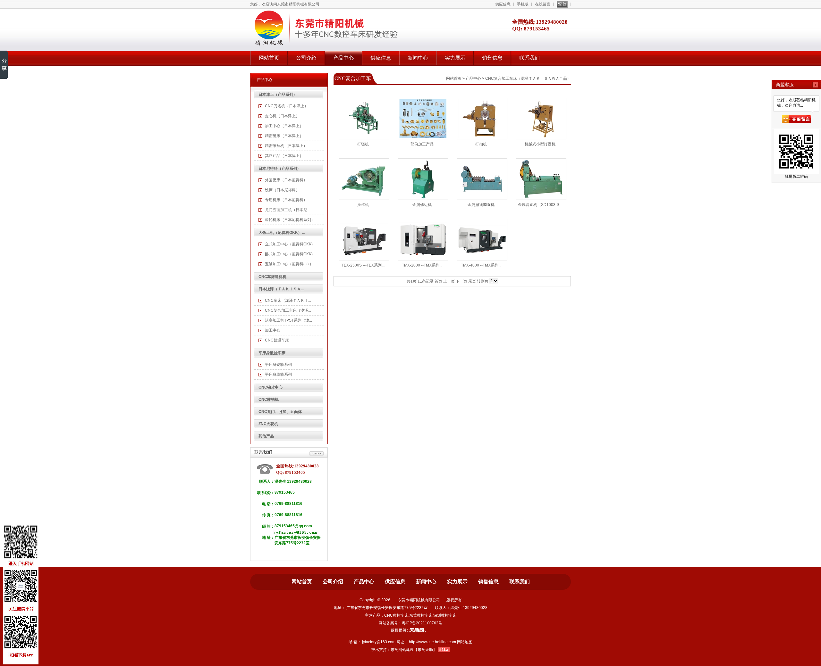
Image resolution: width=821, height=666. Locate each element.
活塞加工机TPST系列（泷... (288, 320)
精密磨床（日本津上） (284, 136)
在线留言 (542, 4)
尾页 (472, 281)
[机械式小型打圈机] (541, 118)
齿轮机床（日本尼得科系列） (290, 220)
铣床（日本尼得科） (282, 190)
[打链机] (364, 118)
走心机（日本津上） (282, 116)
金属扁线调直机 (481, 204)
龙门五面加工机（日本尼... (287, 210)
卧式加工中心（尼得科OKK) (289, 254)
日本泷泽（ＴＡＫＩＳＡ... (281, 289)
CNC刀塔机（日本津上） (286, 106)
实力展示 (455, 58)
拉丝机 (363, 204)
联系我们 (529, 58)
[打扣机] (482, 118)
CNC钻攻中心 (270, 387)
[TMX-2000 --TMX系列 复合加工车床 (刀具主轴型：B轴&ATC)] (423, 239)
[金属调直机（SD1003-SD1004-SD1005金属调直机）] (541, 179)
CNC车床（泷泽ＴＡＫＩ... (288, 300)
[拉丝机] (364, 179)
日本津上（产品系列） (277, 94)
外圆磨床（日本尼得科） (286, 180)
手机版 (523, 4)
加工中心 (272, 330)
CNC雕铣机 (268, 399)
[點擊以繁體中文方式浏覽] (562, 4)
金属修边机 (422, 204)
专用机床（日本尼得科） (286, 200)
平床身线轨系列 (278, 374)
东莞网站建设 (402, 649)
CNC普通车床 (277, 340)
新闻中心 (418, 58)
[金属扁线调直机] (482, 179)
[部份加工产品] (423, 118)
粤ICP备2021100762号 (422, 623)
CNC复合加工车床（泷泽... (288, 310)
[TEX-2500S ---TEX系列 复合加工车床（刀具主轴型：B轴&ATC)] (364, 239)
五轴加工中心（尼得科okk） (289, 264)
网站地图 (464, 642)
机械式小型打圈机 (540, 144)
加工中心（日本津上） (284, 126)
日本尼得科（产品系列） (279, 168)
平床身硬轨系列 (278, 364)
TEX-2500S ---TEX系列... (363, 265)
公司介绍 (306, 58)
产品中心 (343, 58)
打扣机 (481, 144)
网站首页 (269, 58)
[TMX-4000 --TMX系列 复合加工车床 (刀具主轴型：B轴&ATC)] (482, 239)
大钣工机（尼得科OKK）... (281, 232)
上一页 (449, 281)
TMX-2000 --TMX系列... (422, 265)
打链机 (363, 144)
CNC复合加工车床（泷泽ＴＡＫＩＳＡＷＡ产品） (528, 78)
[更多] (316, 453)
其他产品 (266, 436)
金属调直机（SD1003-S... (540, 204)
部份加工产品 (422, 144)
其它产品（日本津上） (284, 155)
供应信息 (503, 4)
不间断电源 (410, 657)
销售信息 (492, 58)
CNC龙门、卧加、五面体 (280, 411)
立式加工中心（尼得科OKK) (289, 244)
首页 (438, 281)
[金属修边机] (423, 179)
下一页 (461, 281)
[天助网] (410, 630)
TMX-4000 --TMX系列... (481, 265)
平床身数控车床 (271, 353)
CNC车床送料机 (272, 277)
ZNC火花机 (268, 424)
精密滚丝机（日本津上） (286, 146)
